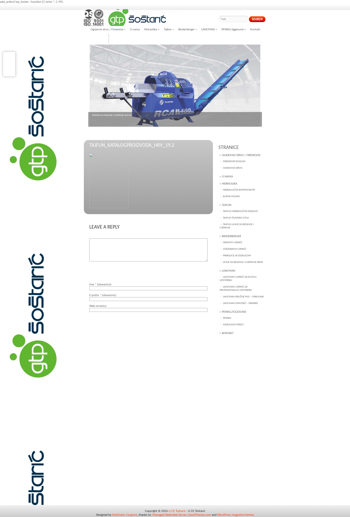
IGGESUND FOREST (233, 324)
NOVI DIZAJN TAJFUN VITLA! (105, 115)
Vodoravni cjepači (234, 249)
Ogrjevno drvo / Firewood (108, 29)
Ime (100, 284)
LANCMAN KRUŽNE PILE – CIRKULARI (243, 296)
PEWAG (227, 318)
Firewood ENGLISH (234, 161)
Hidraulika (152, 29)
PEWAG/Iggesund (233, 29)
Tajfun (169, 29)
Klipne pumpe (231, 196)
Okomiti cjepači (232, 242)
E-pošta (102, 295)
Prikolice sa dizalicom (237, 255)
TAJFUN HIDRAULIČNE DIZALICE (240, 211)
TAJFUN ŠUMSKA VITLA (236, 218)
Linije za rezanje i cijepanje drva (243, 262)
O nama (135, 29)
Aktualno (119, 39)
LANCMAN (209, 29)
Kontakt (255, 29)
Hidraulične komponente (239, 190)
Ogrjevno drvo (232, 168)
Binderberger (187, 29)
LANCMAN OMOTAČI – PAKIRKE (240, 303)
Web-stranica (97, 306)
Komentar (95, 236)
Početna (98, 39)
